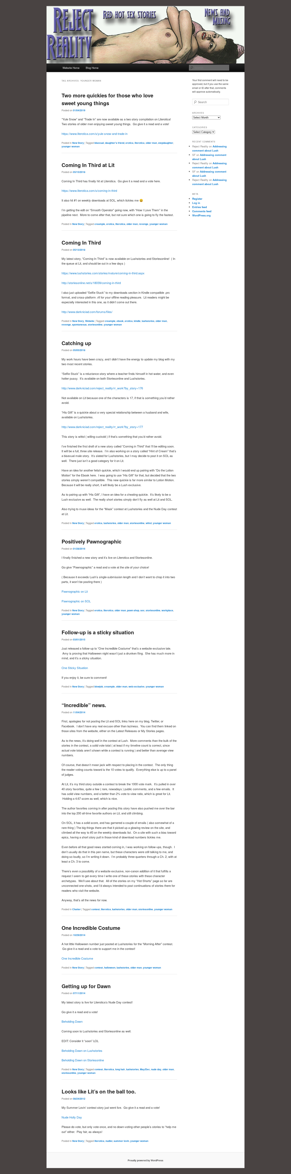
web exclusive (136, 686)
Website (89, 321)
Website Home (71, 68)
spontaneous (79, 324)
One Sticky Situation (75, 668)
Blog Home (92, 68)
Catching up (76, 343)
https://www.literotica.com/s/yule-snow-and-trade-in (94, 134)
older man (151, 143)
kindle (137, 321)
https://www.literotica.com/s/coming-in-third (89, 190)
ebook (120, 321)
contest (95, 909)
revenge (143, 224)
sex (142, 610)
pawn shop (133, 610)
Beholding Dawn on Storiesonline (83, 1060)
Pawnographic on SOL (76, 601)
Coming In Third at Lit (88, 165)
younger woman (71, 146)
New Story (78, 143)
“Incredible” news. (84, 705)
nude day (156, 1069)
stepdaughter (165, 143)
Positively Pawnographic (91, 541)
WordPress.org (201, 215)
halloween (109, 967)
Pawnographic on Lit (75, 591)
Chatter (76, 909)
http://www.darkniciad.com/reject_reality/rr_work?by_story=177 (102, 427)
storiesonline (95, 324)
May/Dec (145, 1069)
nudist (109, 1141)
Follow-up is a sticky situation (98, 632)
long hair (120, 1069)
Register (197, 199)
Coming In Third (81, 242)
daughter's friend (114, 143)
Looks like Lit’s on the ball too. (99, 1091)
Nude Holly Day (72, 1117)
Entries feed (199, 207)
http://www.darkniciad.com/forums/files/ (87, 312)
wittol (149, 523)
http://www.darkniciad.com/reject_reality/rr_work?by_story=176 (102, 388)
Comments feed (201, 211)
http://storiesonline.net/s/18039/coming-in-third (91, 283)
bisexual (99, 143)
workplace (167, 610)
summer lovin (121, 1141)
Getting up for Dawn (86, 986)
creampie (99, 224)
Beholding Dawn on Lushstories (82, 1050)
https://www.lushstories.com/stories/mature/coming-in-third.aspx (103, 273)
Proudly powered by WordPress (145, 1160)
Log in (196, 203)
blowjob (98, 686)
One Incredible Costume (91, 927)
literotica (140, 143)
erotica (129, 143)
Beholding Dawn (72, 1021)
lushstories (148, 321)
